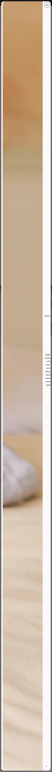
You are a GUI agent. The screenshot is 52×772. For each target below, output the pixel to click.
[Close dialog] (47, 5)
